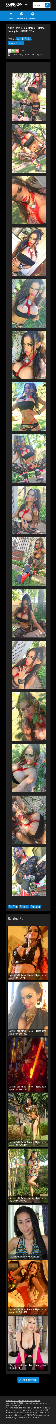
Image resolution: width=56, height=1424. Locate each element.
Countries (33, 18)
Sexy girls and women (15, 5)
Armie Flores (16, 43)
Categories (22, 18)
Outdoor (35, 906)
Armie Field (23, 39)
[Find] (47, 5)
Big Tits (13, 906)
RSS (21, 1405)
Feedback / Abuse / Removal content (23, 1400)
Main (11, 18)
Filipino (24, 906)
